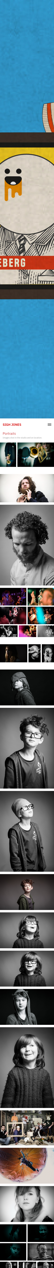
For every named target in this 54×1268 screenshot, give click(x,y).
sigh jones (12, 424)
